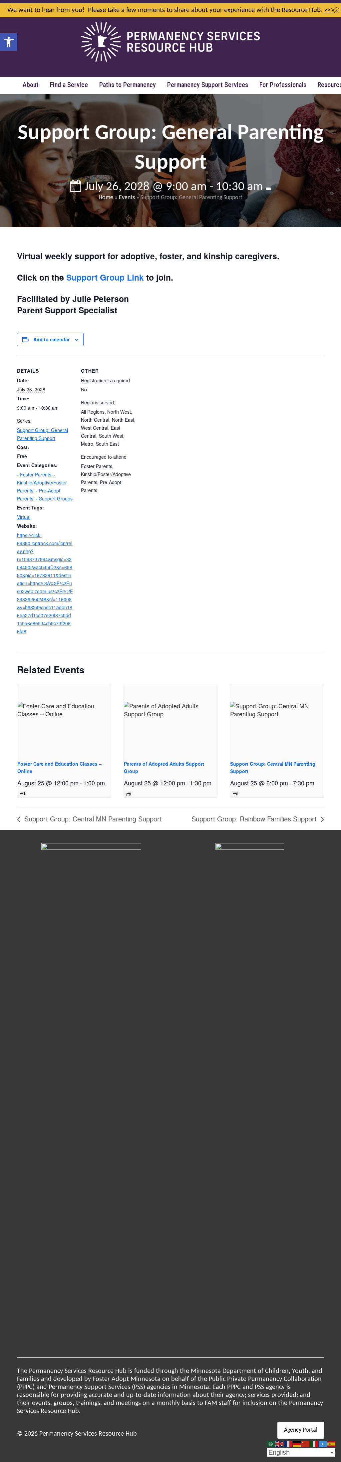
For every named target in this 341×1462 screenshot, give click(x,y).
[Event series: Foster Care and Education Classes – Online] (22, 794)
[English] (279, 1444)
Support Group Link (105, 277)
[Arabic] (271, 1444)
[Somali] (323, 1444)
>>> (329, 10)
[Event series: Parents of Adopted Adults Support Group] (129, 794)
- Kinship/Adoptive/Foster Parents (42, 482)
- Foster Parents (34, 474)
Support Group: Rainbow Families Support (255, 818)
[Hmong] (305, 1444)
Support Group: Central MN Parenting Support (92, 818)
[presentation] (64, 719)
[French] (288, 1444)
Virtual (23, 516)
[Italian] (314, 1444)
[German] (297, 1444)
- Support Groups (54, 498)
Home (106, 198)
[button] (8, 42)
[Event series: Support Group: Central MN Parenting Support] (235, 794)
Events (127, 198)
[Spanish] (331, 1444)
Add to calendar (51, 339)
